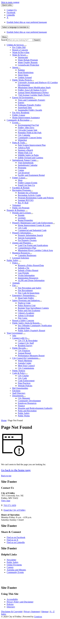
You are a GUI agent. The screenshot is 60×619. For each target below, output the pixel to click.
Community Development (29, 400)
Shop (20, 180)
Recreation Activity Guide (29, 195)
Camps (21, 170)
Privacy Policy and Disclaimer (20, 602)
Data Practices (24, 383)
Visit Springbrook (25, 162)
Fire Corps (22, 318)
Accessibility (12, 599)
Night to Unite (24, 303)
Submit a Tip (23, 268)
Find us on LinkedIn (16, 542)
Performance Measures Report (31, 355)
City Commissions (26, 368)
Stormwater (23, 57)
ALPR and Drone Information (31, 280)
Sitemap (44, 611)
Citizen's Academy (26, 313)
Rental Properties (25, 220)
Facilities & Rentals (20, 188)
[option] (33, 22)
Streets (15, 67)
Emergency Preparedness (23, 295)
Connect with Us (19, 338)
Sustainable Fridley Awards (30, 110)
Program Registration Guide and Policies (36, 198)
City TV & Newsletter (28, 340)
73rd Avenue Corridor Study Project (34, 95)
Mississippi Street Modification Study (34, 87)
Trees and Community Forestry (31, 100)
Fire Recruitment (25, 290)
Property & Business (16, 210)
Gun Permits (23, 273)
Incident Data (24, 328)
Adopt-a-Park (24, 147)
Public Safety (12, 260)
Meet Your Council (26, 365)
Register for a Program (28, 193)
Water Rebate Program (28, 60)
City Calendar (24, 135)
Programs (22, 167)
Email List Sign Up (26, 185)
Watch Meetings (25, 360)
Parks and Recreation (27, 411)
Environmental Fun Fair (28, 125)
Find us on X (12, 540)
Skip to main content (10, 2)
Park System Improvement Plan (32, 145)
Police (15, 263)
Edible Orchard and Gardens (30, 157)
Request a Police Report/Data (31, 265)
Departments (17, 395)
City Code (22, 228)
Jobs (14, 335)
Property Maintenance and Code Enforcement (32, 223)
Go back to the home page (16, 470)
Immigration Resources (28, 278)
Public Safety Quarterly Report (31, 330)
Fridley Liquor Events (27, 183)
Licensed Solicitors (20, 258)
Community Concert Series (30, 137)
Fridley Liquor (18, 115)
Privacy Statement (32, 611)
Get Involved (23, 172)
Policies (10, 604)
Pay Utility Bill (19, 47)
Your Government (15, 333)
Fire (14, 285)
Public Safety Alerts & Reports (25, 323)
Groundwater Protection (28, 65)
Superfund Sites (25, 107)
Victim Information (26, 275)
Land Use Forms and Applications (33, 245)
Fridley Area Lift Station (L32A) (32, 90)
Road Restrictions (25, 72)
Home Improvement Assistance (26, 117)
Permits (21, 215)
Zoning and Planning (21, 243)
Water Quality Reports (28, 62)
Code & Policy (18, 373)
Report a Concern (20, 50)
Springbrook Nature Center (24, 160)
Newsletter (11, 560)
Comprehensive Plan (27, 248)
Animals (16, 283)
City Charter (23, 375)
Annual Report (24, 353)
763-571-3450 (9, 505)
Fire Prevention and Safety (29, 288)
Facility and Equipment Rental (31, 175)
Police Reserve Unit (26, 305)
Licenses (22, 218)
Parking (21, 70)
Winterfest (22, 140)
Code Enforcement (26, 380)
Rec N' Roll (23, 203)
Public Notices (18, 370)
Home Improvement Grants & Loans (34, 225)
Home (4, 420)
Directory (11, 607)
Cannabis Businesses (27, 255)
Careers (10, 567)
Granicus (38, 616)
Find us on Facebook (16, 537)
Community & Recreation (18, 120)
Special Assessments (27, 238)
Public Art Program (20, 208)
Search (4, 40)
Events (15, 122)
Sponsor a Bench (25, 150)
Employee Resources (27, 403)
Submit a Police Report (28, 270)
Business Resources (21, 253)
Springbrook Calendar (27, 165)
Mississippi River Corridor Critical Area (35, 250)
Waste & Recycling (20, 52)
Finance (21, 406)
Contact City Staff (26, 343)
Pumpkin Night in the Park (29, 132)
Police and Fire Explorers (29, 310)
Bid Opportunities (20, 388)
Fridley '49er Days (26, 127)
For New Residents (20, 112)
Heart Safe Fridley (26, 298)
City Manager (24, 398)
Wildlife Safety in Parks (28, 155)
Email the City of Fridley (15, 510)
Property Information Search (30, 235)
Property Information (21, 233)
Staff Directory (18, 393)
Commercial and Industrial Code (32, 230)
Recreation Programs (21, 190)
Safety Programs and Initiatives (26, 300)
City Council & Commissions (25, 358)
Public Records (19, 348)
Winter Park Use (25, 152)
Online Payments (14, 565)
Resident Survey (25, 345)
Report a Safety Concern (23, 320)
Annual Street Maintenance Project (33, 92)
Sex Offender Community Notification (35, 325)
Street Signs (23, 75)
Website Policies (25, 385)
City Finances (24, 350)
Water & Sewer (19, 55)
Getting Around (25, 77)
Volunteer (16, 205)
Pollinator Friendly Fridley (29, 105)
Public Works (24, 416)
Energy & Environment (22, 97)
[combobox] (15, 27)
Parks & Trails (18, 142)
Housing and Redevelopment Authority (35, 408)
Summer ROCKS (25, 200)
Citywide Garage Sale (27, 130)
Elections (16, 390)
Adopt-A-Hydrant (26, 315)
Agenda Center (24, 363)
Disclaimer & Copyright (11, 611)
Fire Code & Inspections (28, 293)
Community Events (15, 572)
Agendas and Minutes (16, 570)
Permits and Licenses (21, 213)
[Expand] (25, 45)
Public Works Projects (22, 80)
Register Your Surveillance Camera (33, 308)
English (27, 22)
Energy (21, 102)
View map (5, 500)
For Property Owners (27, 240)
